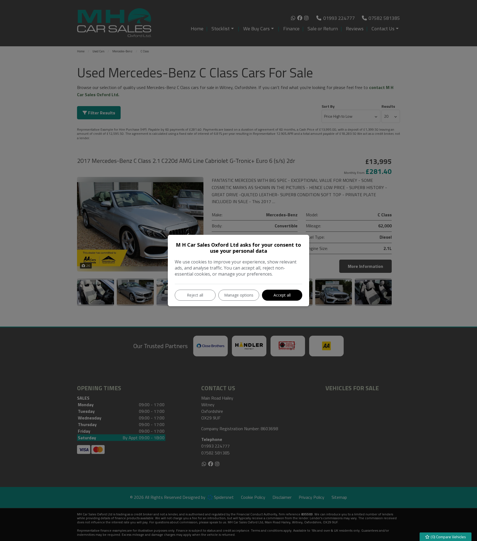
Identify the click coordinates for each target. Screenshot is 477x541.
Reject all (195, 295)
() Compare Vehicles (448, 537)
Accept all (282, 295)
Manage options (238, 295)
